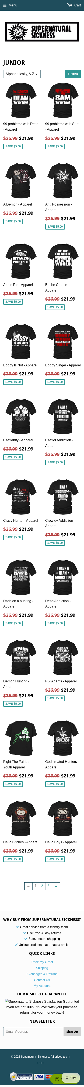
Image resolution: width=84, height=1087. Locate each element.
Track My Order (42, 962)
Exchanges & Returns (42, 974)
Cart (77, 5)
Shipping (42, 968)
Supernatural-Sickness (35, 1056)
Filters (73, 74)
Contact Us (42, 980)
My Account (42, 985)
